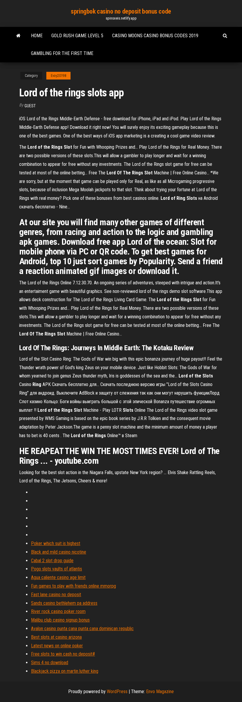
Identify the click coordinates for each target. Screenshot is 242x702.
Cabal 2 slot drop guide (52, 560)
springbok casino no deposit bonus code (121, 11)
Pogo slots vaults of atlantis (56, 569)
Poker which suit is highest (55, 543)
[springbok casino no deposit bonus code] (18, 36)
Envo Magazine (160, 691)
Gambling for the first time (62, 53)
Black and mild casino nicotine (58, 552)
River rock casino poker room (58, 611)
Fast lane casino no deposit (56, 594)
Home (36, 35)
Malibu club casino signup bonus (60, 620)
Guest (30, 105)
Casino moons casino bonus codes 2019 (155, 35)
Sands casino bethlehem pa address (64, 603)
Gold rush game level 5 (77, 35)
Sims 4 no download (49, 662)
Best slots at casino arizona (56, 637)
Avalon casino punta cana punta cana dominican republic (82, 628)
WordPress (117, 691)
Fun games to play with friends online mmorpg (73, 586)
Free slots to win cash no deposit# (63, 654)
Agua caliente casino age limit (58, 577)
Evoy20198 (58, 76)
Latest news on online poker (57, 646)
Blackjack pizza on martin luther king (64, 671)
